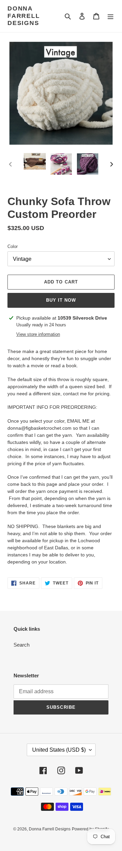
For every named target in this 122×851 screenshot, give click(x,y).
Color (12, 246)
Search (21, 645)
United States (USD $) (59, 750)
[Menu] (110, 16)
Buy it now (61, 300)
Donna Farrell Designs (23, 15)
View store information (38, 334)
